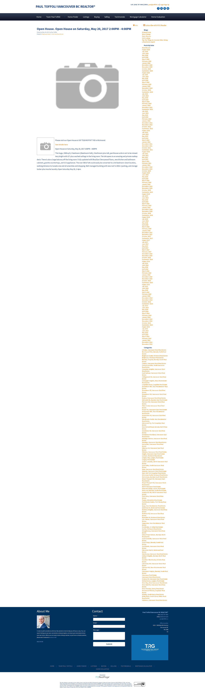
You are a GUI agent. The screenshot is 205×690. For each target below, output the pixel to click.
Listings (86, 17)
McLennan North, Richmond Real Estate (155, 475)
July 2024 (145, 94)
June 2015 (145, 288)
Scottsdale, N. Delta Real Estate (152, 527)
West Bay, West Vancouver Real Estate (154, 583)
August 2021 (146, 152)
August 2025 (146, 73)
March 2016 (145, 271)
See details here (61, 144)
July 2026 (145, 52)
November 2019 (147, 188)
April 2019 (145, 202)
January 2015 (146, 296)
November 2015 (147, 279)
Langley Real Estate (148, 460)
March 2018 (145, 227)
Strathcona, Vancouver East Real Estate (155, 554)
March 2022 (145, 140)
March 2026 (145, 59)
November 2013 (147, 321)
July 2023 (145, 111)
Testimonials (120, 17)
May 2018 (145, 223)
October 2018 (146, 213)
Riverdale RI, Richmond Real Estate (153, 517)
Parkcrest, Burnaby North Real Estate (154, 490)
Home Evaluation (158, 17)
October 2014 (146, 302)
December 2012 (147, 342)
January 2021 (146, 165)
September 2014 (147, 304)
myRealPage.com (102, 677)
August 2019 (146, 194)
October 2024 (146, 90)
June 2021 (145, 155)
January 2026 (146, 63)
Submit (109, 644)
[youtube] (167, 8)
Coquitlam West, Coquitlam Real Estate (154, 385)
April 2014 (145, 311)
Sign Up (166, 5)
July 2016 (145, 263)
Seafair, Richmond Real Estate (151, 529)
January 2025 (146, 86)
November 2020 (147, 169)
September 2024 (147, 92)
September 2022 (147, 129)
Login (162, 5)
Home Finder (73, 17)
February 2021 (146, 163)
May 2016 (145, 267)
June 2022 (145, 134)
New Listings (146, 34)
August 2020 (146, 173)
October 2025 (146, 69)
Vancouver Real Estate (149, 575)
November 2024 (147, 88)
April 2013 (145, 334)
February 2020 (146, 182)
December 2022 (147, 123)
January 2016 (146, 275)
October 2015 (146, 281)
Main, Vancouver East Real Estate (153, 469)
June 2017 (145, 244)
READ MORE (40, 641)
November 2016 (147, 256)
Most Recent (146, 48)
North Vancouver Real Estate (151, 487)
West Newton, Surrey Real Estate (153, 589)
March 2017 (145, 250)
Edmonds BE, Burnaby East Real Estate (154, 400)
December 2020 (147, 167)
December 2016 (147, 254)
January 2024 (146, 105)
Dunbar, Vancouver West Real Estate (154, 398)
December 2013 (147, 319)
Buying (97, 17)
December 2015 (147, 277)
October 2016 (146, 257)
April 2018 (145, 225)
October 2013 (146, 323)
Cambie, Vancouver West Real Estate (154, 363)
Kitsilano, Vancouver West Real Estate (154, 452)
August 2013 (146, 327)
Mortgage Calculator (138, 17)
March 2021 (145, 161)
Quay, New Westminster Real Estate (153, 506)
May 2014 (145, 309)
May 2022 (145, 136)
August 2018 (146, 217)
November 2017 (147, 234)
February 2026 (146, 61)
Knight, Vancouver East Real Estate (153, 454)
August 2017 (146, 240)
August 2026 (146, 50)
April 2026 (145, 57)
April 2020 (145, 179)
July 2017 (145, 242)
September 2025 (147, 71)
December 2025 (147, 65)
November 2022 (147, 125)
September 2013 (147, 325)
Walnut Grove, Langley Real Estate (153, 581)
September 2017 (147, 238)
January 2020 (146, 184)
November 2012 (147, 344)
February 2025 (146, 84)
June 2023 (145, 113)
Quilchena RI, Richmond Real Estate (153, 508)
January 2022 (146, 142)
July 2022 (145, 132)
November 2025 (147, 67)
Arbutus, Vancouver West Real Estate (154, 350)
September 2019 (147, 192)
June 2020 (145, 175)
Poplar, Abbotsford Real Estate (152, 500)
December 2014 (147, 298)
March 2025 (145, 82)
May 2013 (145, 333)
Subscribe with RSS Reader (155, 25)
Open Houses (146, 36)
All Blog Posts (146, 32)
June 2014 (145, 308)
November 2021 (147, 146)
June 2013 (145, 331)
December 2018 (147, 209)
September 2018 (147, 215)
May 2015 (145, 290)
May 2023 (145, 115)
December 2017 (147, 232)
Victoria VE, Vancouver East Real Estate (155, 579)
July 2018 (145, 219)
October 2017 (146, 236)
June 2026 (145, 53)
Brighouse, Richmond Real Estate (153, 358)
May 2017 (145, 246)
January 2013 (146, 340)
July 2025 (145, 75)
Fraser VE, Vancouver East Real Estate (154, 410)
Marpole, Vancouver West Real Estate (154, 471)
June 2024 (145, 96)
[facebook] (158, 8)
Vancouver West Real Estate (151, 577)
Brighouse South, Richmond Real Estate (155, 356)
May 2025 (145, 78)
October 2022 (146, 127)
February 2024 (146, 103)
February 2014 (146, 315)
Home (38, 17)
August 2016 (146, 261)
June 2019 (145, 198)
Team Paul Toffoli (65, 666)
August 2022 (146, 130)
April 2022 (145, 138)
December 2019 (147, 186)
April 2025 (145, 80)
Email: (95, 623)
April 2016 (145, 269)
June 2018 (145, 221)
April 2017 (145, 248)
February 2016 (146, 273)
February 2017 (146, 252)
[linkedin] (164, 8)
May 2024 (145, 98)
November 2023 (147, 107)
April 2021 (145, 159)
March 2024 (145, 102)
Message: (96, 630)
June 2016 (145, 265)
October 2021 (146, 148)
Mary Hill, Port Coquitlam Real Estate (154, 473)
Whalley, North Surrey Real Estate (153, 594)
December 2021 (147, 144)
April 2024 (145, 100)
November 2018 (147, 211)
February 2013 (146, 338)
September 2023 (147, 109)
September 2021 (147, 150)
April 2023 (145, 117)
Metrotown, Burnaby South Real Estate (154, 477)
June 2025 (145, 77)
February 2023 (146, 119)
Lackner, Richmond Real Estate (152, 456)
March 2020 (145, 180)
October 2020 (146, 171)
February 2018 (146, 229)
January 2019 (146, 207)
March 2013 (145, 336)
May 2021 (145, 157)
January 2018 (146, 231)
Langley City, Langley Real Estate (152, 458)
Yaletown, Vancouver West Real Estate (154, 600)
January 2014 (146, 317)
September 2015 (147, 283)
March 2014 (145, 313)
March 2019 (145, 204)
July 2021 (145, 154)
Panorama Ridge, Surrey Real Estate (153, 488)
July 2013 (145, 329)
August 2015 (146, 284)
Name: (95, 616)
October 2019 (146, 190)
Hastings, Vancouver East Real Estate (154, 442)
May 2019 (145, 200)
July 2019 (145, 196)
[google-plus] (161, 8)
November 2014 (147, 300)
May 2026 (145, 55)
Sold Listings (146, 38)
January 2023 (146, 121)
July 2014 (145, 306)
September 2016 (147, 259)
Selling (107, 17)
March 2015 (145, 292)
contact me (53, 637)
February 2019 (146, 206)
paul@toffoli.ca (153, 5)
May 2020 (145, 177)
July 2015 (145, 286)
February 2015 (146, 294)
